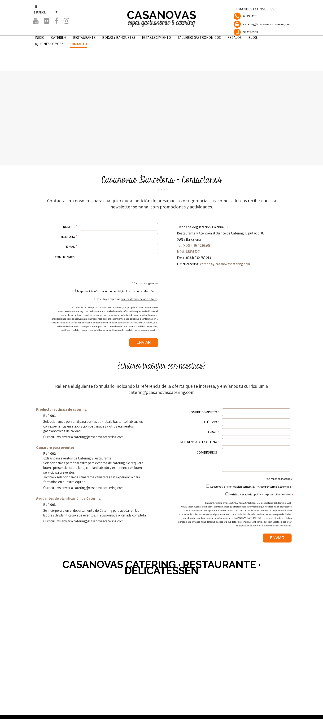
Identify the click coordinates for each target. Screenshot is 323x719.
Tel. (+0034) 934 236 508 (193, 245)
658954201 (250, 16)
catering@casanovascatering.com (267, 24)
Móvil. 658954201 (189, 251)
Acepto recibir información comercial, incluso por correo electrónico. (117, 291)
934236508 (250, 32)
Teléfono (68, 236)
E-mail (70, 246)
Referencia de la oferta (198, 442)
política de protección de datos (139, 299)
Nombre (69, 227)
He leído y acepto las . (127, 299)
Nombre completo (203, 412)
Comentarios (65, 257)
